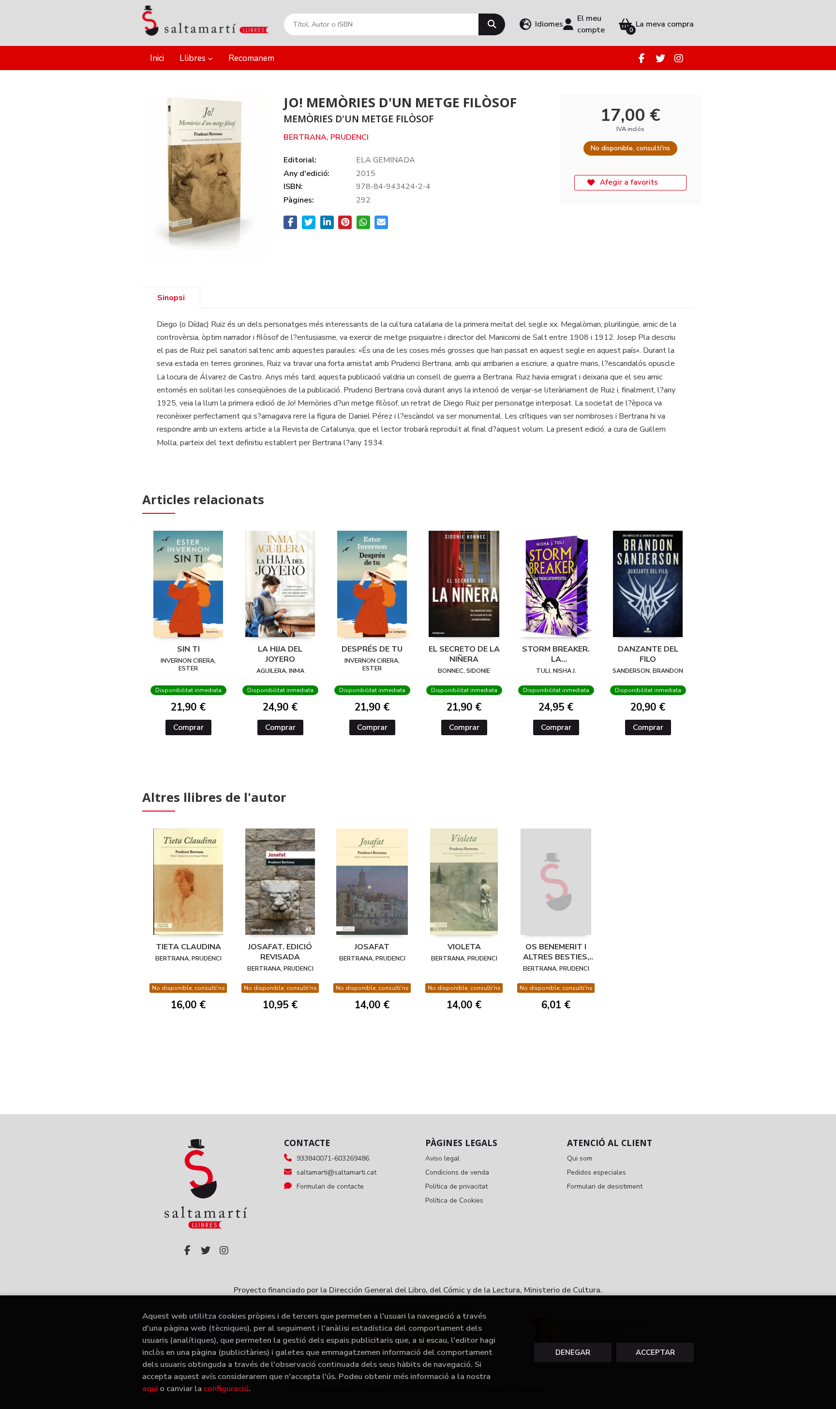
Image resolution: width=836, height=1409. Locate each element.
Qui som (579, 1158)
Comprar (188, 727)
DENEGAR (572, 1352)
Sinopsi (171, 297)
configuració (226, 1388)
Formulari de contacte (330, 1186)
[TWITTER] (660, 58)
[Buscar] (491, 24)
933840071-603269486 (333, 1158)
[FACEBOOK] (642, 58)
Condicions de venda (457, 1172)
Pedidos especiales (596, 1172)
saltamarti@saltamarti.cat (336, 1172)
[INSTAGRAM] (679, 58)
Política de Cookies (454, 1200)
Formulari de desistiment (604, 1186)
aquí (150, 1388)
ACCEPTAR (655, 1352)
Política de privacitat (456, 1186)
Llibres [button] (193, 58)
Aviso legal (442, 1158)
